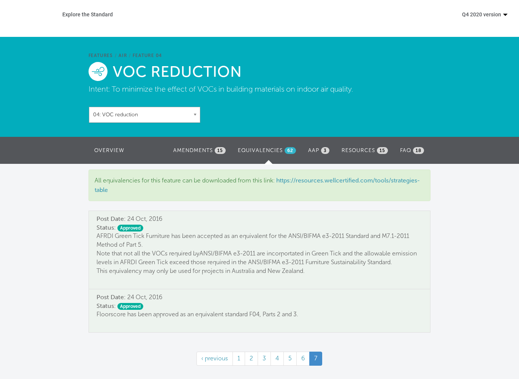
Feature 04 (147, 55)
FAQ (410, 150)
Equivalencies (269, 152)
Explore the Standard (87, 14)
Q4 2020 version (482, 14)
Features (101, 55)
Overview (109, 150)
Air (123, 55)
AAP (317, 150)
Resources (363, 150)
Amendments (198, 150)
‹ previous (214, 358)
